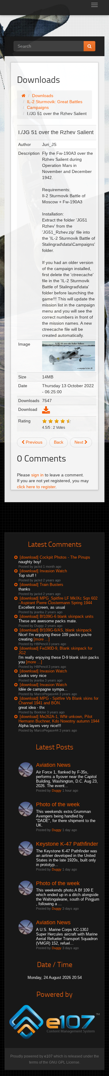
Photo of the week (58, 804)
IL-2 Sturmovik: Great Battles (54, 101)
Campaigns (38, 107)
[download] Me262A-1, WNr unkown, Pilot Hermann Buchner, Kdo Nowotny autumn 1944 (58, 718)
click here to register (36, 486)
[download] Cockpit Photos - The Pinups (55, 557)
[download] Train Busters (41, 584)
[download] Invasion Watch (43, 571)
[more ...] (42, 639)
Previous (33, 442)
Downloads (42, 95)
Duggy (56, 790)
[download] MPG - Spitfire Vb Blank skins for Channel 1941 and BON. (58, 700)
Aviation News (53, 765)
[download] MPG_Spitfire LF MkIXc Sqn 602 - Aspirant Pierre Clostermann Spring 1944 (57, 600)
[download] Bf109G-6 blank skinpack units (57, 616)
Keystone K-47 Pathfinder (67, 844)
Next (79, 442)
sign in (37, 474)
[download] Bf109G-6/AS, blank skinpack (56, 630)
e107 (48, 1056)
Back (58, 442)
